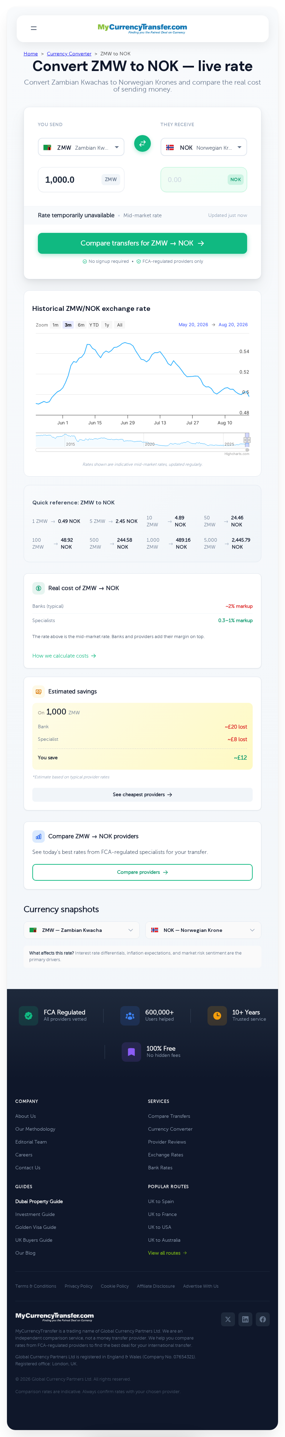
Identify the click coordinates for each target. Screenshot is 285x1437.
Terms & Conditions (35, 1286)
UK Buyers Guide (33, 1240)
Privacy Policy (78, 1286)
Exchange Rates (165, 1154)
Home (31, 53)
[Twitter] (228, 1319)
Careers (23, 1154)
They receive (177, 124)
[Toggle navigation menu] (33, 29)
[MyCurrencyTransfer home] (143, 29)
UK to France (162, 1214)
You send (50, 124)
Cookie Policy (115, 1286)
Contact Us (27, 1167)
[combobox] (81, 147)
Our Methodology (35, 1129)
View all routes (164, 1253)
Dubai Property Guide (39, 1201)
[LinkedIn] (245, 1319)
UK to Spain (161, 1201)
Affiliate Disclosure (156, 1286)
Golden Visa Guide (35, 1227)
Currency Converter (69, 53)
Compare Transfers (169, 1116)
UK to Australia (164, 1240)
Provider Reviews (167, 1142)
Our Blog (25, 1253)
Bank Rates (160, 1167)
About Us (25, 1116)
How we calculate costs (60, 656)
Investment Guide (35, 1214)
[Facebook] (263, 1319)
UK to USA (159, 1227)
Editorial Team (31, 1142)
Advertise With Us (201, 1286)
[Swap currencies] (142, 143)
